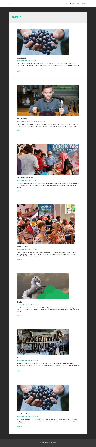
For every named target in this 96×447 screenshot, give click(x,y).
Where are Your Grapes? (23, 413)
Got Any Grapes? (21, 58)
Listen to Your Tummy (23, 246)
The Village (20, 302)
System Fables (27, 60)
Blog (78, 3)
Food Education (27, 121)
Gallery (66, 3)
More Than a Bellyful (22, 119)
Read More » (19, 71)
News (32, 121)
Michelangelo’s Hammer (23, 358)
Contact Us (84, 3)
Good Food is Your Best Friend (25, 178)
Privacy (54, 443)
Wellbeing (35, 121)
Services (72, 3)
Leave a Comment (20, 60)
